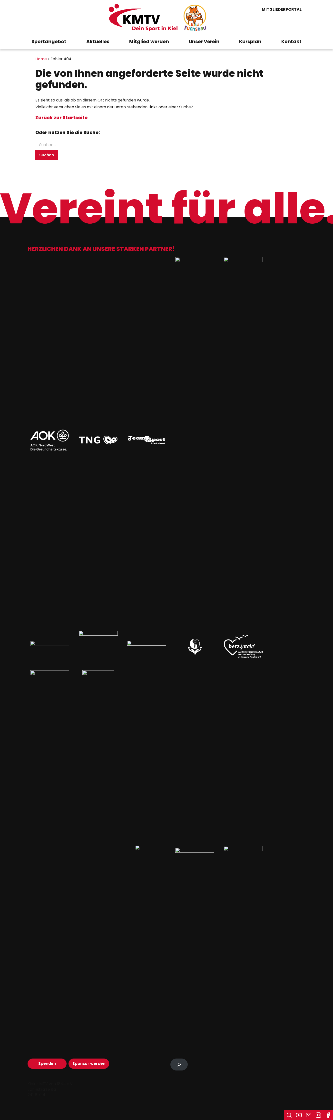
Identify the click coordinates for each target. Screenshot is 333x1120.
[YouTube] (299, 1115)
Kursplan (250, 41)
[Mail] (308, 1115)
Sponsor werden (88, 1063)
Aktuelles (97, 41)
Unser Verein (204, 41)
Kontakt (291, 41)
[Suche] (289, 1115)
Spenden (47, 1063)
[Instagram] (318, 1115)
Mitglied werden (149, 41)
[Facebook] (328, 1115)
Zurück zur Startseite (61, 117)
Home (41, 59)
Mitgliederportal (282, 9)
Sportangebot (48, 41)
